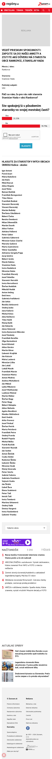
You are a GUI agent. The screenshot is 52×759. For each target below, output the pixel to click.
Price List (29, 719)
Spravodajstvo (12, 732)
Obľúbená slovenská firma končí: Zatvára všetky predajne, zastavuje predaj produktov (25, 581)
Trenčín (28, 10)
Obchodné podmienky (33, 711)
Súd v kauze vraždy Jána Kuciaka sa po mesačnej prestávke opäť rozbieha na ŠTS (31, 653)
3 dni (30, 549)
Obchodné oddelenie (14, 740)
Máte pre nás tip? (13, 751)
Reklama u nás (31, 704)
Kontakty (11, 727)
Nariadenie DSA (12, 723)
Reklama (29, 698)
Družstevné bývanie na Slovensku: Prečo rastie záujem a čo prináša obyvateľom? (32, 674)
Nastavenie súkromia (14, 711)
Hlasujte (26, 146)
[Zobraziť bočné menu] (49, 10)
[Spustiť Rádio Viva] (16, 540)
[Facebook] (28, 728)
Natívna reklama (32, 723)
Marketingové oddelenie (15, 747)
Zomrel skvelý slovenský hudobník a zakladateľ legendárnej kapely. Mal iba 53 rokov (25, 574)
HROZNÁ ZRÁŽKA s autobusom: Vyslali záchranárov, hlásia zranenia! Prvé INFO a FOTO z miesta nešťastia (27, 565)
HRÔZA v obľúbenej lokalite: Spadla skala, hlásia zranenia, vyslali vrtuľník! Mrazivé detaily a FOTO (25, 589)
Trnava (19, 10)
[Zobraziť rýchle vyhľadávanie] (43, 10)
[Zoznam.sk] (32, 747)
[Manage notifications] (4, 755)
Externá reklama (31, 708)
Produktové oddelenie (14, 736)
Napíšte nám (11, 719)
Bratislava (9, 10)
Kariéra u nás (11, 715)
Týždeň (45, 549)
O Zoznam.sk (12, 698)
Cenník (28, 715)
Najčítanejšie (10, 549)
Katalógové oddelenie (14, 744)
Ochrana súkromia (13, 708)
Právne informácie (13, 704)
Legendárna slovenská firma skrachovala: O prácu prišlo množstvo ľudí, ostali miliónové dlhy (31, 665)
